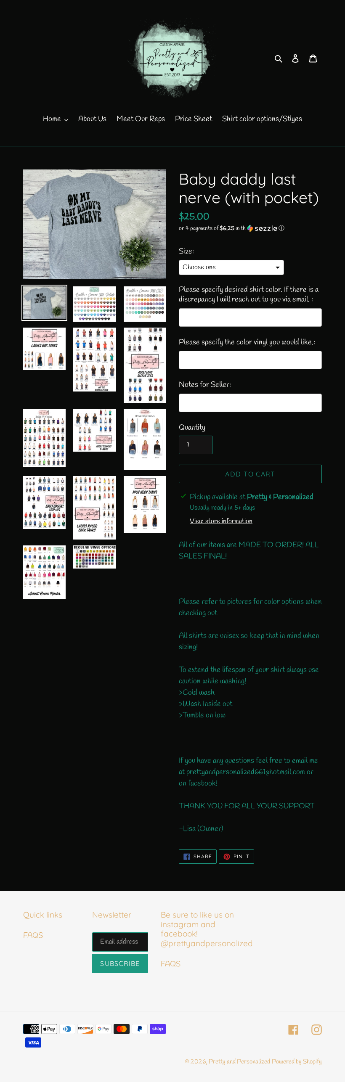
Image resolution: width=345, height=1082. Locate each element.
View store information (221, 521)
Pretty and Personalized (239, 1062)
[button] (231, 229)
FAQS (33, 936)
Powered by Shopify (297, 1062)
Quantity (192, 428)
